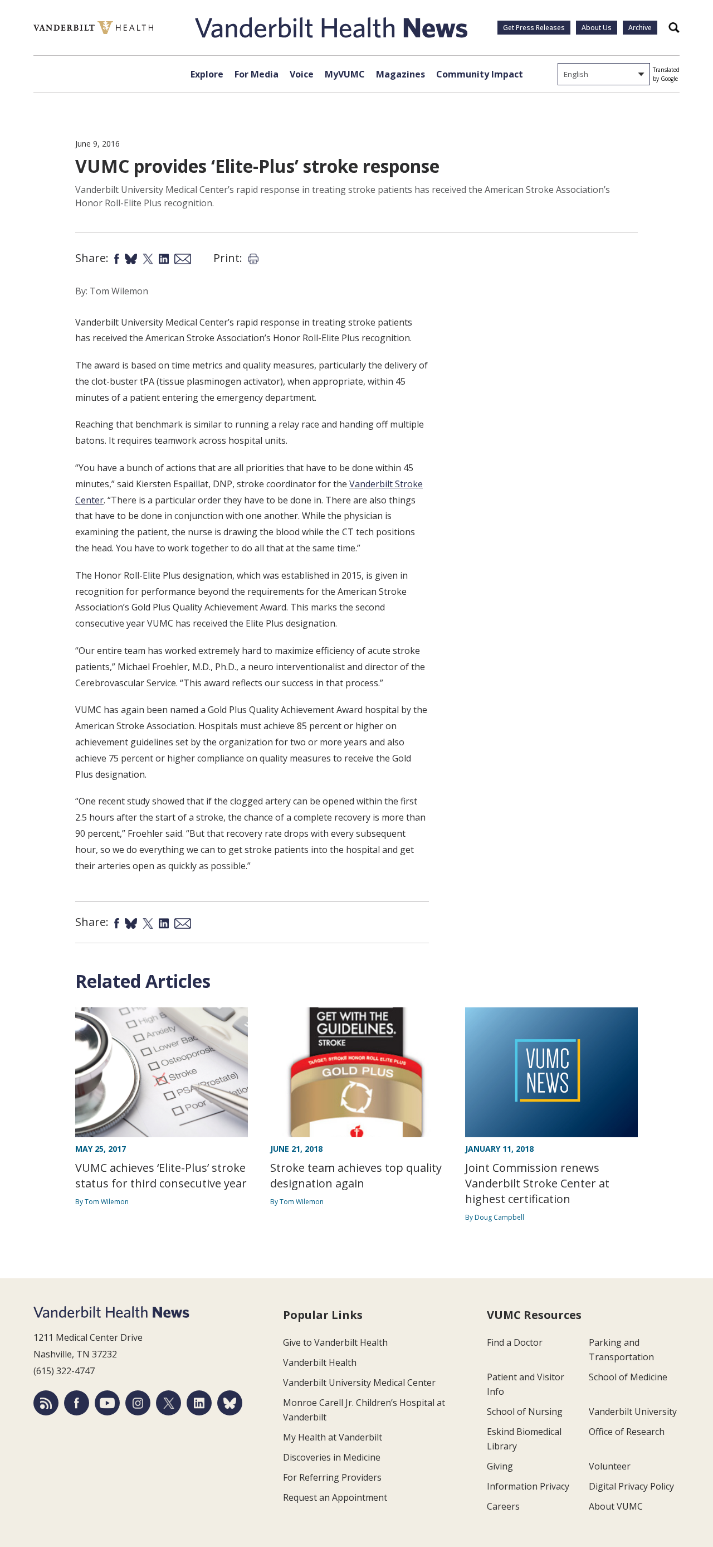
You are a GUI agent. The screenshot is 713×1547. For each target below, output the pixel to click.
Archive (640, 27)
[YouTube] (107, 1402)
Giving (500, 1466)
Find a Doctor (515, 1342)
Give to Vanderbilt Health (335, 1342)
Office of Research (627, 1431)
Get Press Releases (534, 27)
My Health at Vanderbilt (332, 1437)
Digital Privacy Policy (631, 1486)
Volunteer (610, 1466)
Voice (302, 74)
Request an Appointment (335, 1497)
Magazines (400, 74)
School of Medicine (628, 1377)
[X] (168, 1402)
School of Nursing (525, 1411)
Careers (503, 1506)
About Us (597, 27)
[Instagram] (137, 1402)
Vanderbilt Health (319, 1362)
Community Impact (479, 74)
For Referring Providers (332, 1477)
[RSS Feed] (45, 1402)
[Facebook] (76, 1402)
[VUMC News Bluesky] (229, 1402)
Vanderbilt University (633, 1411)
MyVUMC (345, 74)
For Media (257, 74)
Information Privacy (528, 1486)
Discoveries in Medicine (331, 1457)
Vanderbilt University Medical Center (359, 1382)
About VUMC (616, 1506)
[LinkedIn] (199, 1402)
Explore (207, 74)
